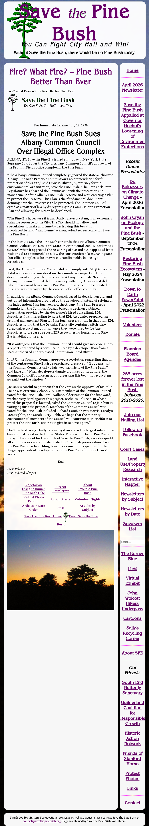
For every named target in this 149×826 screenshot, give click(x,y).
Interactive (132, 479)
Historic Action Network (132, 738)
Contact (132, 802)
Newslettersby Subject (132, 496)
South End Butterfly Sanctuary (132, 687)
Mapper (132, 484)
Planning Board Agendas (132, 354)
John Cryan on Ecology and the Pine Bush (132, 225)
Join (128, 414)
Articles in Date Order (33, 508)
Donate (132, 334)
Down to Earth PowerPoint (132, 294)
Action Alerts (60, 499)
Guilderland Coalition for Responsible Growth (132, 713)
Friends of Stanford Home (132, 758)
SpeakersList (132, 526)
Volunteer (132, 324)
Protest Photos (132, 776)
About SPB (132, 653)
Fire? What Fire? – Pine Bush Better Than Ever (60, 76)
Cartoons (132, 618)
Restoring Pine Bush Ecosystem (131, 264)
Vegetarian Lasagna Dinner (33, 487)
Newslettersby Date (132, 511)
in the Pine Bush (133, 384)
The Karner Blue (132, 556)
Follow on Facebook (132, 432)
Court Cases (132, 449)
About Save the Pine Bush (88, 489)
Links (61, 508)
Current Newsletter (60, 489)
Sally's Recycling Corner (132, 633)
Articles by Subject (88, 508)
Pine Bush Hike (34, 493)
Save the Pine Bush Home (43, 516)
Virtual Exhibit (132, 580)
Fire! (132, 568)
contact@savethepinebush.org (42, 821)
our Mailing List (132, 417)
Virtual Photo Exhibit (33, 499)
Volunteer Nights (88, 499)
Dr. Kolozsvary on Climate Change (132, 189)
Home (132, 70)
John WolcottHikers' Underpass (132, 600)
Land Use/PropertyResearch (133, 464)
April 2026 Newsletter (132, 87)
